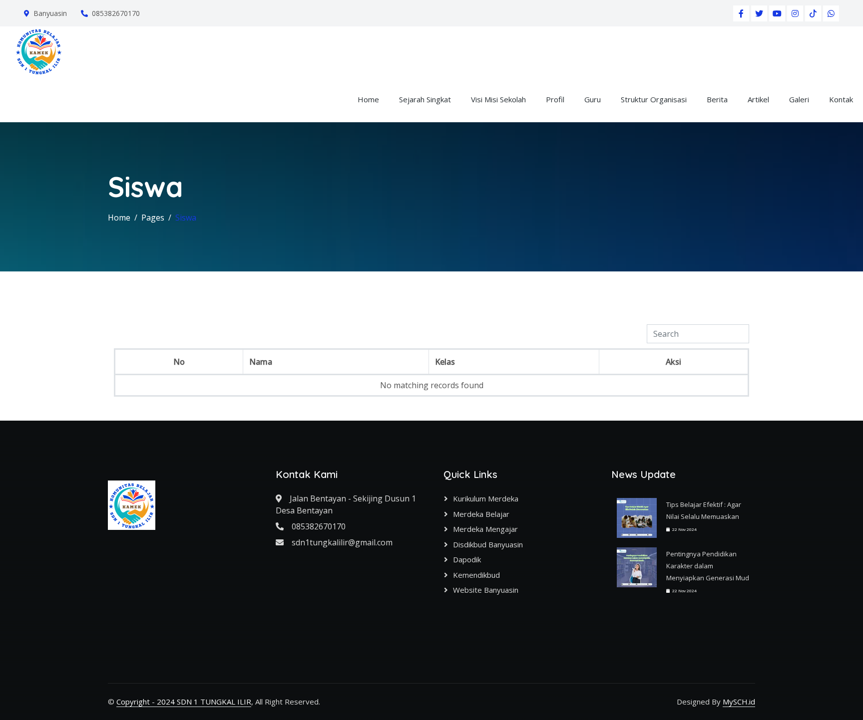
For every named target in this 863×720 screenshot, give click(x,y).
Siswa (185, 217)
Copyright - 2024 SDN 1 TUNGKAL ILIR (183, 702)
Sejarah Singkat (425, 99)
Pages (152, 217)
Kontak (841, 99)
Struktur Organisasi (654, 99)
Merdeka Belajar (481, 514)
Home (368, 99)
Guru (592, 99)
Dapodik (467, 559)
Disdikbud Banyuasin (488, 544)
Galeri (799, 99)
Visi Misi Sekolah (498, 99)
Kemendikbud (476, 575)
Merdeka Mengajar (485, 529)
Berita (717, 99)
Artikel (758, 99)
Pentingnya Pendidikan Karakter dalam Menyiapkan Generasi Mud (707, 565)
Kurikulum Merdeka (485, 498)
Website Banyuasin (485, 590)
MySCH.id (739, 702)
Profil (555, 99)
